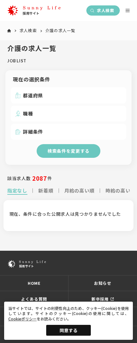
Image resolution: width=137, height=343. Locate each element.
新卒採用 (100, 299)
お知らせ (103, 283)
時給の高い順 (120, 190)
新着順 (45, 190)
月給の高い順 (79, 190)
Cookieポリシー (22, 318)
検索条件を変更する (68, 151)
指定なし (17, 190)
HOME (34, 283)
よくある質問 (34, 299)
